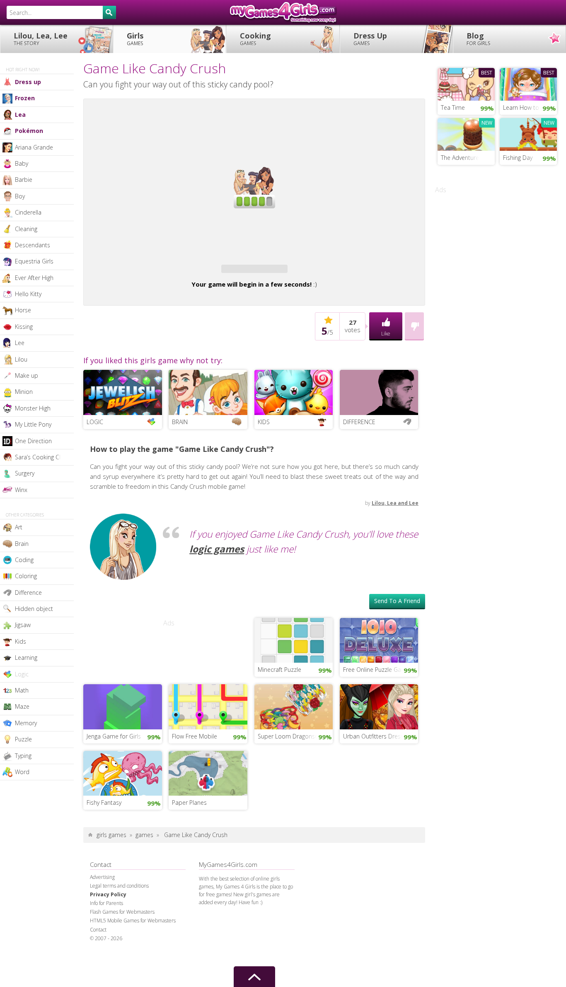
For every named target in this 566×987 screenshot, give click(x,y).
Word (22, 772)
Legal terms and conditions (119, 885)
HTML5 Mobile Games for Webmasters (133, 920)
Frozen (25, 98)
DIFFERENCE (359, 422)
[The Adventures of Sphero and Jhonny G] (466, 133)
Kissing (24, 327)
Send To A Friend (397, 601)
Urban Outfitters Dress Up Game (380, 736)
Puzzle (23, 739)
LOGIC (95, 422)
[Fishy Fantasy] (122, 772)
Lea (20, 114)
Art (18, 527)
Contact (98, 929)
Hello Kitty (28, 294)
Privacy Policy (108, 894)
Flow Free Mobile (194, 736)
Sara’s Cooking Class (42, 457)
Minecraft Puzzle (279, 669)
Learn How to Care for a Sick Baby (530, 107)
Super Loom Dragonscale (292, 736)
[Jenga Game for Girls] (122, 706)
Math (22, 690)
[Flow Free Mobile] (208, 706)
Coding (24, 560)
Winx (21, 490)
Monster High (33, 408)
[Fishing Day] (528, 133)
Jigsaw (23, 625)
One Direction (33, 441)
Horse (23, 310)
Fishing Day (517, 158)
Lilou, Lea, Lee (41, 39)
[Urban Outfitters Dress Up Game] (379, 706)
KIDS (264, 422)
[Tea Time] (466, 83)
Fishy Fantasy (104, 802)
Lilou (21, 359)
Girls (135, 39)
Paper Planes (189, 802)
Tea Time (453, 107)
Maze (22, 706)
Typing (23, 756)
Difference (28, 592)
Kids (20, 641)
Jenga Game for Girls (114, 736)
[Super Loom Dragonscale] (293, 706)
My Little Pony (33, 424)
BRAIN (180, 422)
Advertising (102, 877)
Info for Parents (106, 903)
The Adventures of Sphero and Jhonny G (468, 158)
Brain (22, 544)
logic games (216, 549)
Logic (22, 674)
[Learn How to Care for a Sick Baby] (528, 83)
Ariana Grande (34, 147)
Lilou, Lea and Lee (395, 503)
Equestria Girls (34, 261)
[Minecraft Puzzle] (293, 639)
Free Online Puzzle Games (378, 669)
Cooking (255, 39)
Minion (24, 392)
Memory (26, 723)
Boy (20, 196)
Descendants (32, 245)
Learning (26, 657)
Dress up (28, 82)
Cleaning (26, 229)
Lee (19, 343)
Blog (478, 39)
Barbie (23, 179)
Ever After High (34, 278)
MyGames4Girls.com (283, 12)
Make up (26, 375)
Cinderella (28, 212)
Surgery (24, 473)
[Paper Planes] (208, 772)
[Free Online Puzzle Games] (379, 639)
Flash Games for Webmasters (122, 911)
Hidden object (34, 609)
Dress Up (370, 39)
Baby (21, 163)
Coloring (26, 576)
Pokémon (29, 131)
